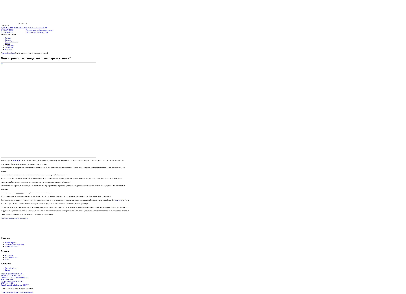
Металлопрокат (10, 243)
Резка (7, 259)
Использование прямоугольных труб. (14, 218)
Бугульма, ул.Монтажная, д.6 (36, 28)
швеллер (119, 200)
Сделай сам (9, 47)
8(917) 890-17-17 (20, 28)
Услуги (7, 44)
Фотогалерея (9, 46)
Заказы (7, 270)
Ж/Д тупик (9, 255)
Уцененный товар (11, 246)
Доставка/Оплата (11, 257)
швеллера (16, 160)
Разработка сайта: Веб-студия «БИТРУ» (15, 285)
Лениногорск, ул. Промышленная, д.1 (39, 30)
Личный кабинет (11, 268)
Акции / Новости (11, 42)
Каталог (8, 40)
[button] (8, 34)
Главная (8, 38)
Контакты (8, 49)
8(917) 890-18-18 (7, 30)
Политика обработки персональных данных (17, 292)
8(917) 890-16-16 (7, 32)
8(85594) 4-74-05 (7, 28)
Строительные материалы (14, 244)
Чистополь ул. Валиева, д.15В (37, 32)
